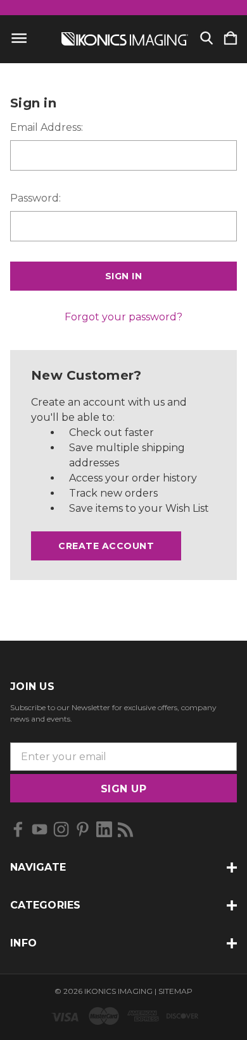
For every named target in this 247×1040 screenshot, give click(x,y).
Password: (35, 198)
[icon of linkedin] (104, 829)
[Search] (206, 39)
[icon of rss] (126, 829)
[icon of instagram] (61, 829)
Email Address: (46, 127)
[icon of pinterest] (83, 829)
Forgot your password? (123, 317)
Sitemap (175, 991)
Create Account (106, 546)
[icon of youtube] (40, 829)
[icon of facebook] (18, 829)
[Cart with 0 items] (231, 39)
